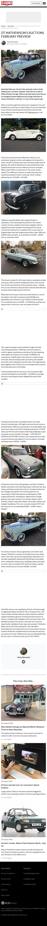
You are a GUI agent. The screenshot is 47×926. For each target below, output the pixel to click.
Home (3, 26)
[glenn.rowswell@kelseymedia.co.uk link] (23, 661)
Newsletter (36, 3)
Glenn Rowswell (12, 42)
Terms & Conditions (8, 873)
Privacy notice (6, 879)
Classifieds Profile (30, 884)
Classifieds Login (29, 879)
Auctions (10, 26)
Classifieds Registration (31, 873)
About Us (4, 890)
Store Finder (5, 895)
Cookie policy (5, 884)
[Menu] (44, 3)
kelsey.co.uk (23, 915)
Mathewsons (33, 112)
